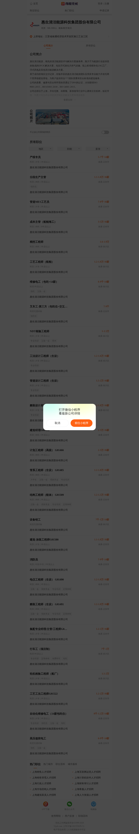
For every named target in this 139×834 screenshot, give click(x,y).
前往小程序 (81, 423)
